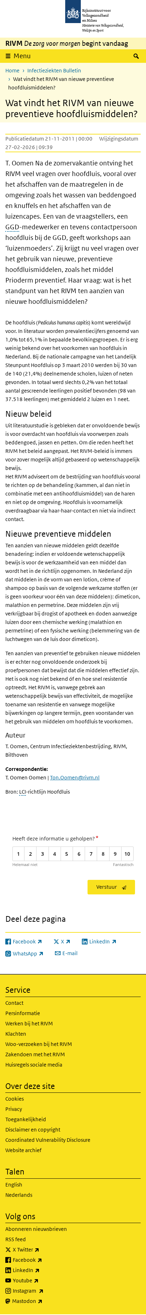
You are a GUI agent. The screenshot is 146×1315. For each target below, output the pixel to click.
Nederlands (18, 1194)
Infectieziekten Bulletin (54, 70)
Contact (14, 1002)
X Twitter (42, 1249)
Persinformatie (22, 1013)
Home (12, 70)
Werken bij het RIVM (29, 1023)
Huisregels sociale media (33, 1064)
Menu (22, 56)
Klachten (15, 1033)
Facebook (43, 1259)
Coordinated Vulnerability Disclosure (47, 1139)
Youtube (41, 1280)
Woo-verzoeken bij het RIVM (38, 1044)
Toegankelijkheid (25, 1119)
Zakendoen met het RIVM (35, 1054)
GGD (12, 227)
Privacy (13, 1109)
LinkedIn (42, 1269)
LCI (22, 791)
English (13, 1184)
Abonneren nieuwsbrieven (36, 1229)
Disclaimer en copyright (32, 1129)
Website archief (23, 1150)
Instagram (44, 1290)
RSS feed (15, 1239)
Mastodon (43, 1300)
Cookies (14, 1098)
